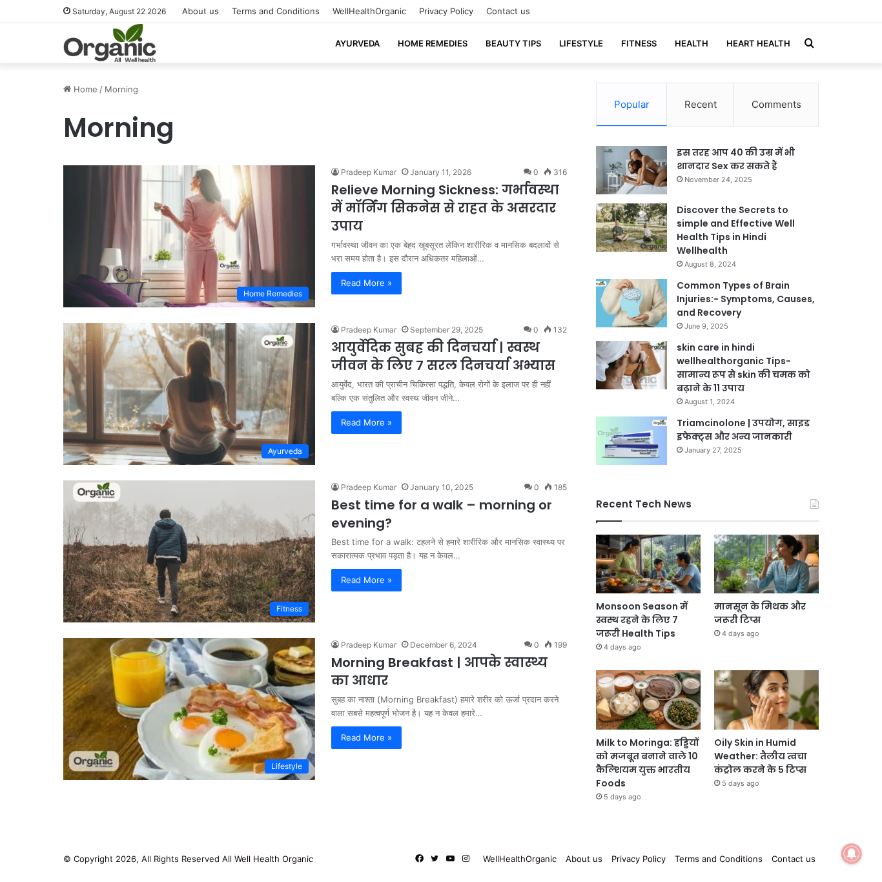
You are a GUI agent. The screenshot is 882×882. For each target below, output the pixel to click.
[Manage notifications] (851, 853)
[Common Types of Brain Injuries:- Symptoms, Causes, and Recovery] (631, 303)
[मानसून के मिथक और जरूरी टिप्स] (766, 564)
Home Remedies (432, 43)
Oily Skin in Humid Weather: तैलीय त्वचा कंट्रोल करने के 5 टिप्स (760, 756)
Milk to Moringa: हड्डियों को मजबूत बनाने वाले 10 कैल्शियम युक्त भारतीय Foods (647, 763)
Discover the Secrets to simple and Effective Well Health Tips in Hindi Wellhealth (736, 230)
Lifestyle (581, 43)
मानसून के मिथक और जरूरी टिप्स (760, 613)
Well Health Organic (273, 859)
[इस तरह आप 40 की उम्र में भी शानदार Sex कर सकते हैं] (631, 170)
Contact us (508, 11)
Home (84, 89)
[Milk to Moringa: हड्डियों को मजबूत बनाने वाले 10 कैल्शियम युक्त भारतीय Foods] (648, 699)
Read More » (366, 283)
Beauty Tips (513, 43)
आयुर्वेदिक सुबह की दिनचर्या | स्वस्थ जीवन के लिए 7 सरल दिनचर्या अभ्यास (443, 356)
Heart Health (758, 43)
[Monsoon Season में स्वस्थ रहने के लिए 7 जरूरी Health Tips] (648, 564)
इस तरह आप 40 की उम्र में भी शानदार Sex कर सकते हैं (736, 159)
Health (691, 43)
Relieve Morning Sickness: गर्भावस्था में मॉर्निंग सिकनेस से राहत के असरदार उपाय (445, 208)
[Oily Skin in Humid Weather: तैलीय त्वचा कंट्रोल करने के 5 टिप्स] (766, 699)
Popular (632, 104)
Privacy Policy (446, 11)
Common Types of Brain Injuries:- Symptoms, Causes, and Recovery (746, 299)
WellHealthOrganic (369, 11)
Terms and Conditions (276, 11)
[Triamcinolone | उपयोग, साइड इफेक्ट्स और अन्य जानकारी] (631, 440)
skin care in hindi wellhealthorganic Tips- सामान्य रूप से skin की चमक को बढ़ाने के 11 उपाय (743, 368)
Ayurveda (357, 43)
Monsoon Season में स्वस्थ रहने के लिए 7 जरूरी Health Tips (642, 620)
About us (200, 11)
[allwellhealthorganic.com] (109, 43)
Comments (776, 104)
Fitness (639, 43)
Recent (700, 104)
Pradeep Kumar (368, 172)
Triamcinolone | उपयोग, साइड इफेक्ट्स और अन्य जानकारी (743, 429)
